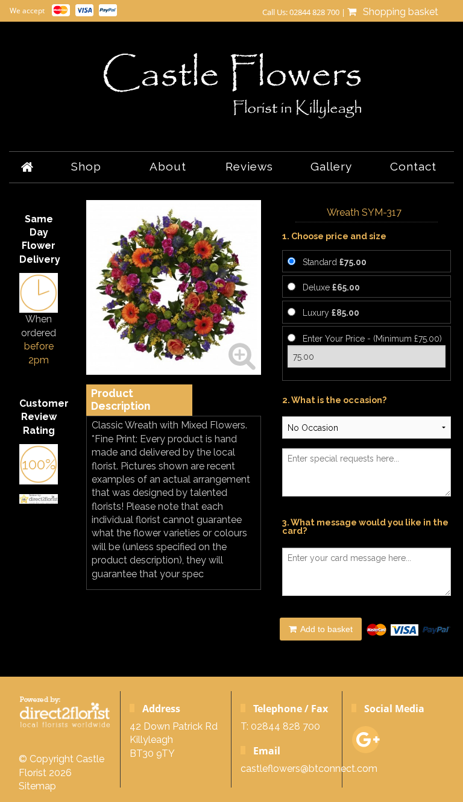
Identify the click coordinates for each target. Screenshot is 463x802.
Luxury (331, 313)
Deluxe (331, 287)
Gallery (331, 166)
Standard (335, 262)
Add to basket (325, 629)
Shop (86, 166)
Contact (413, 166)
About (168, 166)
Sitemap (37, 786)
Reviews (249, 166)
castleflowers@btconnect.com (309, 768)
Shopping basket (398, 11)
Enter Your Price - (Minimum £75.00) (372, 338)
